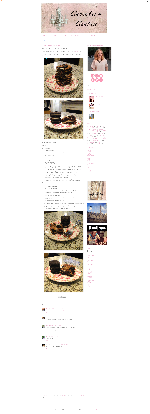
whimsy (99, 143)
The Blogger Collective (92, 170)
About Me (46, 35)
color (89, 129)
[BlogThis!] (60, 297)
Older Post (82, 395)
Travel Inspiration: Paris (99, 114)
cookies (94, 129)
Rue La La (89, 282)
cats (103, 126)
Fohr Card (89, 156)
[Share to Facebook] (64, 297)
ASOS (89, 257)
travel (89, 143)
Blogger (96, 409)
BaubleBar (89, 259)
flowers (92, 131)
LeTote (89, 269)
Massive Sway (90, 164)
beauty (91, 126)
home (101, 133)
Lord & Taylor (90, 271)
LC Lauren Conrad (91, 268)
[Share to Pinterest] (65, 297)
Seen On (56, 35)
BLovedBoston (49, 308)
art (88, 126)
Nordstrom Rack (91, 278)
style (100, 142)
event (93, 130)
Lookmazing (90, 162)
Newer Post (45, 395)
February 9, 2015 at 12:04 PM (55, 325)
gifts (97, 132)
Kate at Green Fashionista (51, 344)
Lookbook (89, 160)
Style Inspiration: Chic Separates (95, 111)
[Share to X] (62, 297)
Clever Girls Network (92, 155)
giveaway (104, 132)
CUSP (89, 263)
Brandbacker (90, 151)
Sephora (89, 284)
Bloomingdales (90, 260)
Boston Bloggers (91, 150)
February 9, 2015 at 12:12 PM (54, 336)
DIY (85, 35)
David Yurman (90, 264)
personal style (102, 137)
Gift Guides (94, 35)
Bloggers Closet (90, 153)
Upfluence (89, 171)
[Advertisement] (63, 383)
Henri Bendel (90, 267)
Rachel (47, 336)
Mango (89, 273)
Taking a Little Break (99, 96)
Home (63, 395)
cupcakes (101, 129)
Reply (47, 312)
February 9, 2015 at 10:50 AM (56, 317)
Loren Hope (90, 272)
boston (98, 126)
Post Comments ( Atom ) (52, 397)
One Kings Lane (91, 280)
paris (96, 135)
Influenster (89, 158)
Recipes (65, 35)
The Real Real (90, 288)
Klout (89, 159)
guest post (94, 133)
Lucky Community (91, 163)
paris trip (102, 135)
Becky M (48, 325)
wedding (94, 143)
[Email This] (59, 297)
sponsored (91, 142)
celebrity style (91, 127)
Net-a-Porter (90, 276)
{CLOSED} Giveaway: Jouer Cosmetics (100, 104)
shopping (96, 140)
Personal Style (75, 35)
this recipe (77, 51)
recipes (47, 298)
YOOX (89, 289)
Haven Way (48, 317)
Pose (88, 167)
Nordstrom (90, 277)
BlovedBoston (63, 310)
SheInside (89, 285)
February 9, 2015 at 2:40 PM (62, 344)
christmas (100, 127)
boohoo (89, 261)
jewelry (89, 135)
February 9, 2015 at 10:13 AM (58, 308)
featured (104, 130)
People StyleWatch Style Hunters (94, 166)
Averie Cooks (51, 144)
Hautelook (89, 265)
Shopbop (89, 286)
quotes (95, 138)
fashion (99, 130)
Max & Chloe (90, 275)
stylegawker (90, 168)
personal (90, 137)
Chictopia (89, 154)
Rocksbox (89, 281)
